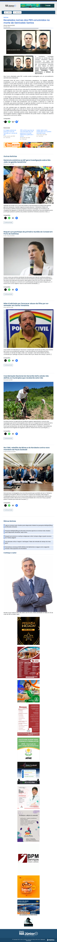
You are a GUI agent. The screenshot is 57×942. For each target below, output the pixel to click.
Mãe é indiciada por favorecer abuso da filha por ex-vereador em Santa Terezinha (26, 304)
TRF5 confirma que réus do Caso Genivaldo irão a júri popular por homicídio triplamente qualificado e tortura (27, 133)
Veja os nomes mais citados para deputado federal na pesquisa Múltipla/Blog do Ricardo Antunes (28, 526)
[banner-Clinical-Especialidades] (28, 720)
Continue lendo (8, 222)
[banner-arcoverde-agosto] (28, 145)
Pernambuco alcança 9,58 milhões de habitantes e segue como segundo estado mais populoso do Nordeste (27, 547)
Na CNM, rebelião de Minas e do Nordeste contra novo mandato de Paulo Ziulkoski (27, 448)
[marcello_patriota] (28, 922)
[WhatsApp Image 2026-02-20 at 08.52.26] (28, 631)
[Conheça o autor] (28, 584)
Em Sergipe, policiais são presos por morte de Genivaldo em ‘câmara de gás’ (10, 132)
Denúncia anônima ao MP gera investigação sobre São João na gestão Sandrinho (27, 161)
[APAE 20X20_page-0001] (28, 749)
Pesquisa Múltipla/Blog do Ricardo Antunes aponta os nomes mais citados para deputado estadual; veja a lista (27, 531)
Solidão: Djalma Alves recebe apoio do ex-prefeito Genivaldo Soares (44, 131)
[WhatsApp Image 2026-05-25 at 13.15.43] (28, 662)
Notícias (6, 17)
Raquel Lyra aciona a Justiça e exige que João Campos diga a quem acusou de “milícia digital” (28, 537)
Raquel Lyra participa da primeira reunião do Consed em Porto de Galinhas (28, 233)
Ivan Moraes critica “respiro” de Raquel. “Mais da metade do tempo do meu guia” (28, 542)
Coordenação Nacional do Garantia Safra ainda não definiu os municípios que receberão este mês (26, 377)
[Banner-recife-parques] (28, 691)
